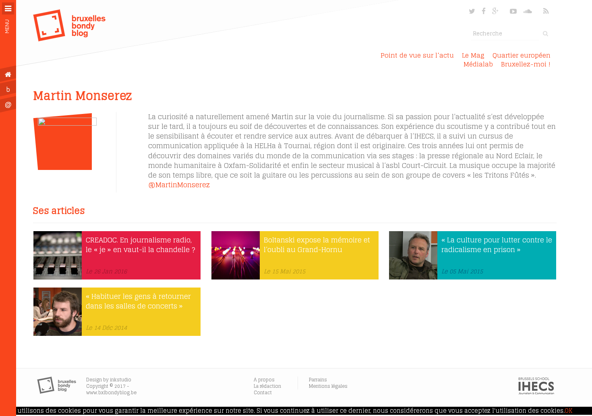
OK (568, 411)
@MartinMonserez (179, 184)
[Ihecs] (536, 392)
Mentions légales (328, 386)
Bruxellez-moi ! (526, 64)
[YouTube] (513, 11)
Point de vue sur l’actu (417, 55)
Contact (263, 392)
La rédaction (267, 386)
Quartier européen (522, 55)
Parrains (318, 379)
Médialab (478, 64)
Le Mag (473, 55)
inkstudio (120, 379)
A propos (264, 379)
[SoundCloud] (528, 11)
